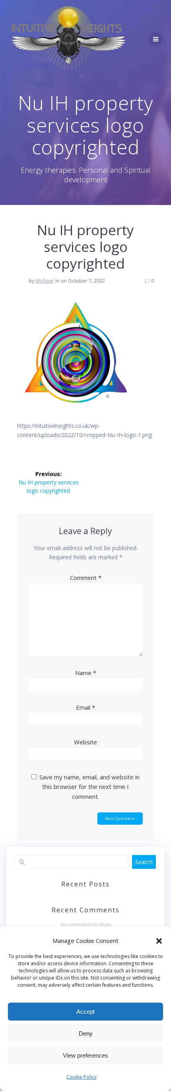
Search (144, 862)
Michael (44, 280)
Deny (86, 1033)
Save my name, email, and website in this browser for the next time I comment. (89, 786)
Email (85, 707)
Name (85, 673)
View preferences (85, 1055)
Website (85, 742)
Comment (85, 578)
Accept (85, 1011)
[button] (159, 941)
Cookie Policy (81, 1076)
